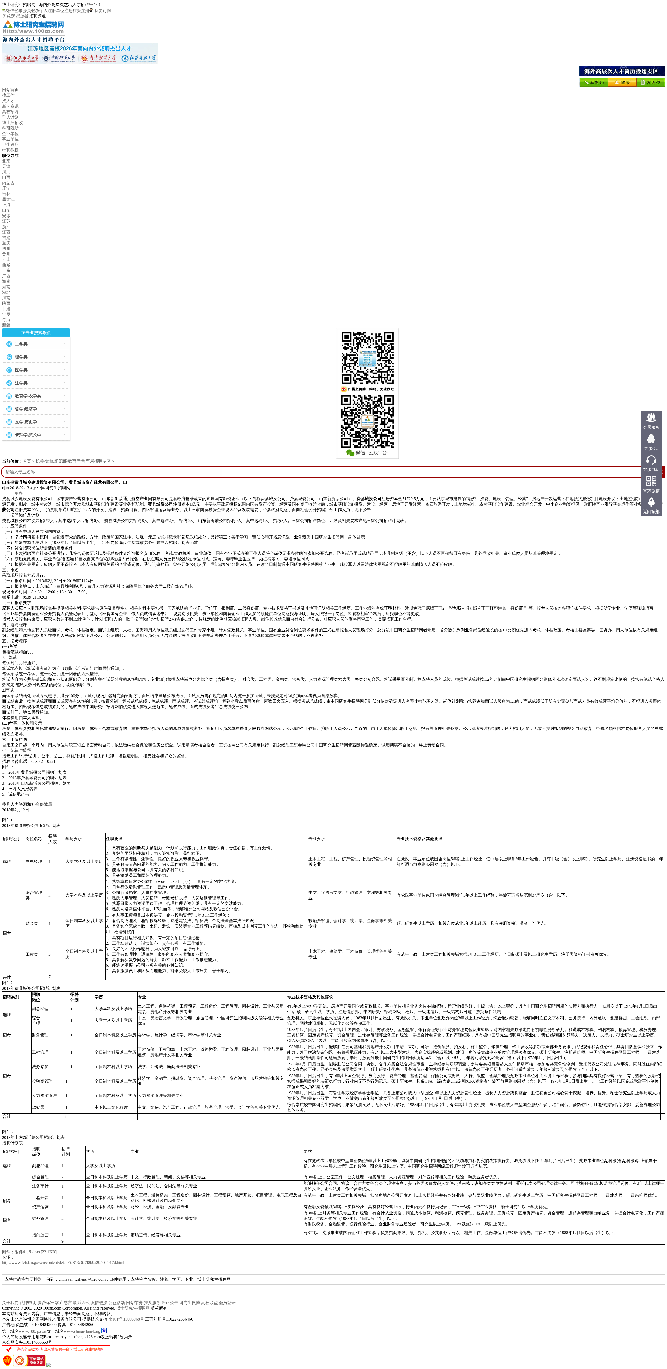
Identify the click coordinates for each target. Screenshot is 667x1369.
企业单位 (10, 133)
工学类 (21, 344)
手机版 (8, 16)
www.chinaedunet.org (82, 1331)
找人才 (8, 101)
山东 (6, 210)
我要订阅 (102, 10)
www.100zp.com (33, 1331)
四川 (6, 248)
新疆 (6, 325)
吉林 (6, 194)
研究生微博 (189, 1302)
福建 (6, 237)
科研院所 (10, 128)
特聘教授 (10, 150)
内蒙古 (8, 183)
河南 (6, 298)
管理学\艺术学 (28, 435)
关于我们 (10, 1302)
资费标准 (46, 1302)
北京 (6, 161)
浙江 (6, 226)
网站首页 (10, 90)
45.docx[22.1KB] (29, 1252)
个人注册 (47, 10)
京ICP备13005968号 (126, 1319)
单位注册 (64, 10)
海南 (6, 281)
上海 (6, 204)
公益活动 (116, 1302)
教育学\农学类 (28, 396)
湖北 (6, 292)
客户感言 (63, 1302)
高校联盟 (209, 1302)
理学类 (21, 357)
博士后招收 (12, 122)
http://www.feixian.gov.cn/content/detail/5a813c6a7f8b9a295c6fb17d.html (63, 1262)
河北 (6, 172)
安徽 (6, 215)
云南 (6, 259)
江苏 (6, 221)
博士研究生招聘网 (133, 1308)
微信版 (22, 16)
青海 (6, 319)
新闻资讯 (10, 106)
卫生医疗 (10, 144)
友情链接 (99, 1302)
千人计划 (10, 117)
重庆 (6, 243)
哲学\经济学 (26, 409)
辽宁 (6, 188)
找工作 (8, 95)
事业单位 (10, 139)
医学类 (21, 370)
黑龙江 (8, 199)
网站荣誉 (134, 1302)
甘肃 (6, 308)
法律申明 (28, 1302)
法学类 (21, 383)
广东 (6, 270)
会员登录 (31, 10)
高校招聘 (10, 111)
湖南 (6, 287)
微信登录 (14, 10)
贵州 (6, 254)
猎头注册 (81, 10)
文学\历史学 (26, 422)
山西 (6, 177)
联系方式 (81, 1302)
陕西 (6, 303)
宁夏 (6, 314)
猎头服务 (152, 1302)
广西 (6, 276)
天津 (6, 166)
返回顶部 (651, 511)
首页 (27, 461)
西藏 (6, 265)
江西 (6, 232)
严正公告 (170, 1302)
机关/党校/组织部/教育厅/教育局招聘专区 (73, 461)
